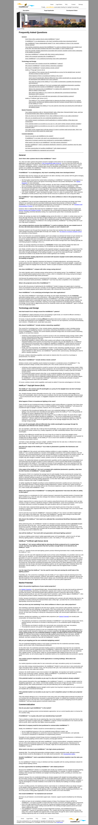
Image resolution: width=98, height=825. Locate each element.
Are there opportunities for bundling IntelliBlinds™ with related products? (46, 148)
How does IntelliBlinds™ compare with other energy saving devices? (44, 54)
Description (26, 10)
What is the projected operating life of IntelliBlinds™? (40, 56)
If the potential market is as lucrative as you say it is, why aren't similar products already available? (53, 123)
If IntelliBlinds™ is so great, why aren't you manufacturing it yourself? (45, 138)
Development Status (69, 754)
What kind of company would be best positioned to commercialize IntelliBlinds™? (48, 140)
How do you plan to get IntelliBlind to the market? (39, 136)
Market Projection (26, 589)
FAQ (66, 4)
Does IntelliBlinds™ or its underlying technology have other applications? (46, 58)
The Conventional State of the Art (51, 163)
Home (51, 4)
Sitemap (80, 4)
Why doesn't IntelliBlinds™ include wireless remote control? (42, 68)
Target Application (49, 10)
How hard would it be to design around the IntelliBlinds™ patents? (44, 63)
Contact (73, 4)
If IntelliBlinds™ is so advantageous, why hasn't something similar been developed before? (51, 41)
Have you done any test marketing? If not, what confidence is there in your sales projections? (51, 116)
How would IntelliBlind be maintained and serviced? (40, 150)
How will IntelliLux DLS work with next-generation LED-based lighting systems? (51, 96)
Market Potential (64, 616)
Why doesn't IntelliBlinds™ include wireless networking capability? (44, 65)
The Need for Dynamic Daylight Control (70, 231)
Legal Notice (59, 4)
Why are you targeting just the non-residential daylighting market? (44, 118)
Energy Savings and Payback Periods (29, 210)
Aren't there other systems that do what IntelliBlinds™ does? (42, 39)
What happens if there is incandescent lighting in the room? (46, 76)
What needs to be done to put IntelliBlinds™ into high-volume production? (46, 142)
